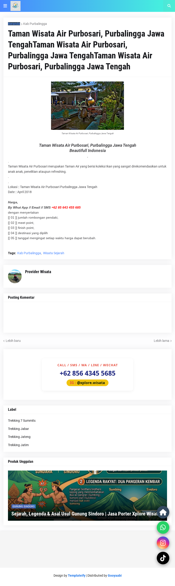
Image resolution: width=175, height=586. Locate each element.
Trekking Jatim (18, 445)
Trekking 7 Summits (22, 420)
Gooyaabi (115, 575)
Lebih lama (161, 341)
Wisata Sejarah (53, 253)
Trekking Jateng (19, 437)
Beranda (14, 23)
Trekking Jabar (18, 429)
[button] (5, 6)
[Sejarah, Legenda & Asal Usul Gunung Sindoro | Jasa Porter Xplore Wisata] (87, 496)
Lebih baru (13, 341)
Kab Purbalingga (35, 23)
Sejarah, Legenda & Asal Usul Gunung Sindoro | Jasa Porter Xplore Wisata (85, 514)
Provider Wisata (38, 271)
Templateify (76, 575)
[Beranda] (163, 512)
